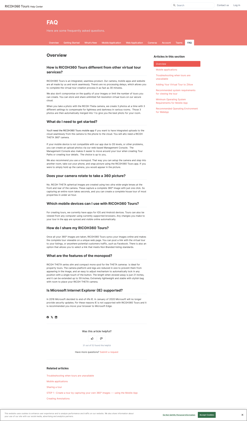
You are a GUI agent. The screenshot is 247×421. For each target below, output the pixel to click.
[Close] (242, 415)
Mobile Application (111, 42)
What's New (90, 42)
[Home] (24, 6)
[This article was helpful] (92, 339)
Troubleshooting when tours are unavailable (70, 375)
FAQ (189, 42)
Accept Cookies (207, 415)
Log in (236, 5)
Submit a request (109, 352)
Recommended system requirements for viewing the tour (175, 92)
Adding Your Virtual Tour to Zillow (174, 84)
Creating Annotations (58, 398)
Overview (54, 42)
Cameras (152, 42)
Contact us (223, 5)
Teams (179, 42)
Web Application (134, 42)
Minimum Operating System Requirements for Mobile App (172, 101)
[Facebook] (48, 317)
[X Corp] (52, 317)
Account (166, 42)
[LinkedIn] (56, 317)
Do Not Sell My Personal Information (179, 415)
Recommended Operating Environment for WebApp (177, 110)
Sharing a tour (54, 387)
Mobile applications (57, 381)
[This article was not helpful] (101, 339)
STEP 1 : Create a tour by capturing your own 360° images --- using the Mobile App (92, 392)
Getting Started (72, 42)
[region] (123, 415)
